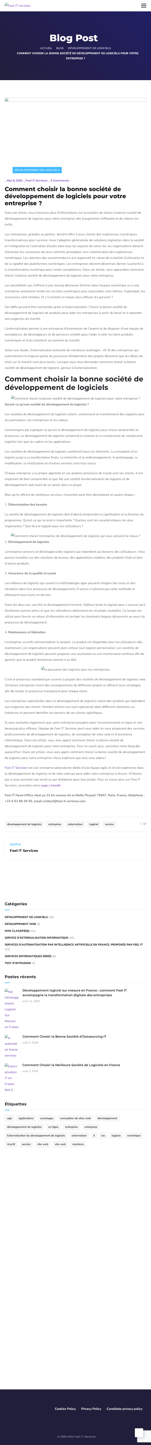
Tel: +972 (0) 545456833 (30, 1387)
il (94, 1135)
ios (103, 1135)
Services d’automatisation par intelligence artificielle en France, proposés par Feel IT (74, 945)
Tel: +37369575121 (26, 1355)
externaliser (75, 824)
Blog (60, 48)
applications (26, 1118)
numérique (134, 1135)
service (109, 824)
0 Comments (60, 180)
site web (42, 1144)
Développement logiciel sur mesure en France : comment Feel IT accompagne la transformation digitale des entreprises (74, 993)
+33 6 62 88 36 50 (25, 1273)
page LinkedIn (51, 785)
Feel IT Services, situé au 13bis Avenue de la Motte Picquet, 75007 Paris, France (47, 1299)
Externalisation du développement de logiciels (36, 1135)
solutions (78, 1144)
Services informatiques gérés (28, 956)
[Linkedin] (23, 1229)
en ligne (53, 1127)
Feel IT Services (36, 180)
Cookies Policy (65, 1409)
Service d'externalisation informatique (36, 938)
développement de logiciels (24, 824)
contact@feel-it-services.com (32, 1252)
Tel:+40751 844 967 (27, 1333)
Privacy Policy (91, 1409)
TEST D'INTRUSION (18, 963)
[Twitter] (17, 1229)
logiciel (93, 824)
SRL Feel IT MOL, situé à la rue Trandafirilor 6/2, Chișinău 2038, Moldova (45, 1347)
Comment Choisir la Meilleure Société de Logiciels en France (71, 1065)
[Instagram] (30, 1229)
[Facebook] (10, 1229)
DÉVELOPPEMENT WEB (20, 924)
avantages (46, 1118)
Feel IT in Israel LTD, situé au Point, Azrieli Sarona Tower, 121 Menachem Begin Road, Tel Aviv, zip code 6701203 (49, 1375)
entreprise (54, 824)
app (9, 1118)
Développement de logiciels (89, 48)
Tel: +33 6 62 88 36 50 (28, 1307)
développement (107, 1118)
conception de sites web (75, 1118)
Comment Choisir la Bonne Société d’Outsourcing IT (64, 1036)
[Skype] (37, 1229)
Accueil (46, 48)
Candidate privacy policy (124, 1409)
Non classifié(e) (17, 931)
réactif (11, 1144)
